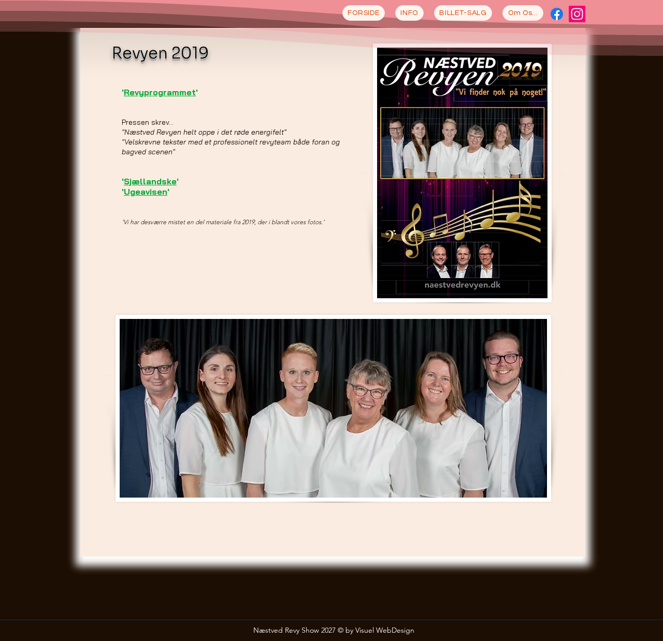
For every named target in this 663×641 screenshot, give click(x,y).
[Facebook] (557, 14)
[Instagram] (577, 14)
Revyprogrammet (160, 92)
